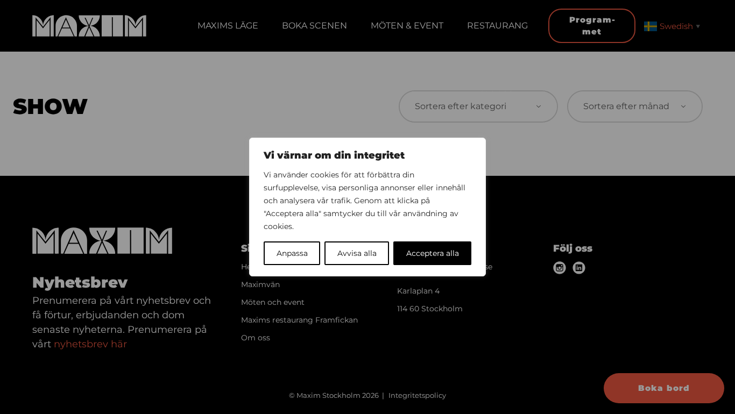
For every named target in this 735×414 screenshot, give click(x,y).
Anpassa (292, 253)
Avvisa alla (357, 253)
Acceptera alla (432, 253)
